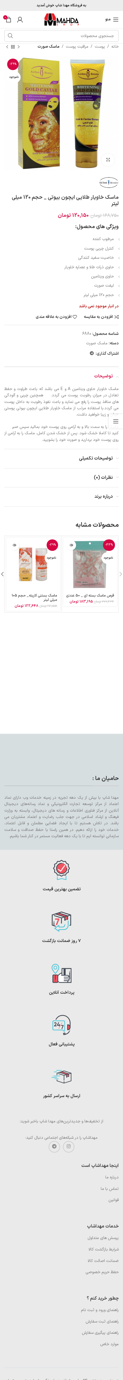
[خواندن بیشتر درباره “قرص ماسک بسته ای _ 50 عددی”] (71, 545)
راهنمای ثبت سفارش (102, 1322)
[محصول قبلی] (18, 47)
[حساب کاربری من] (20, 19)
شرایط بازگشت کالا (103, 1249)
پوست (100, 47)
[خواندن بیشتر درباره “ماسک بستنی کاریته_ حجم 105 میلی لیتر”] (14, 545)
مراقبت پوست (77, 47)
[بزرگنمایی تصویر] (108, 160)
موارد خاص (109, 1344)
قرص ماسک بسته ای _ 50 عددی (90, 595)
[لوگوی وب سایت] (61, 19)
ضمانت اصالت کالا (103, 1261)
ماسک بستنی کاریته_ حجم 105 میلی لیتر (34, 598)
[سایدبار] (116, 421)
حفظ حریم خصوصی (102, 1272)
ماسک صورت (48, 47)
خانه (115, 47)
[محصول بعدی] (7, 47)
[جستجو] (10, 36)
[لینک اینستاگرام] (68, 1147)
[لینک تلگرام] (92, 354)
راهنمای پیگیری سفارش (100, 1333)
